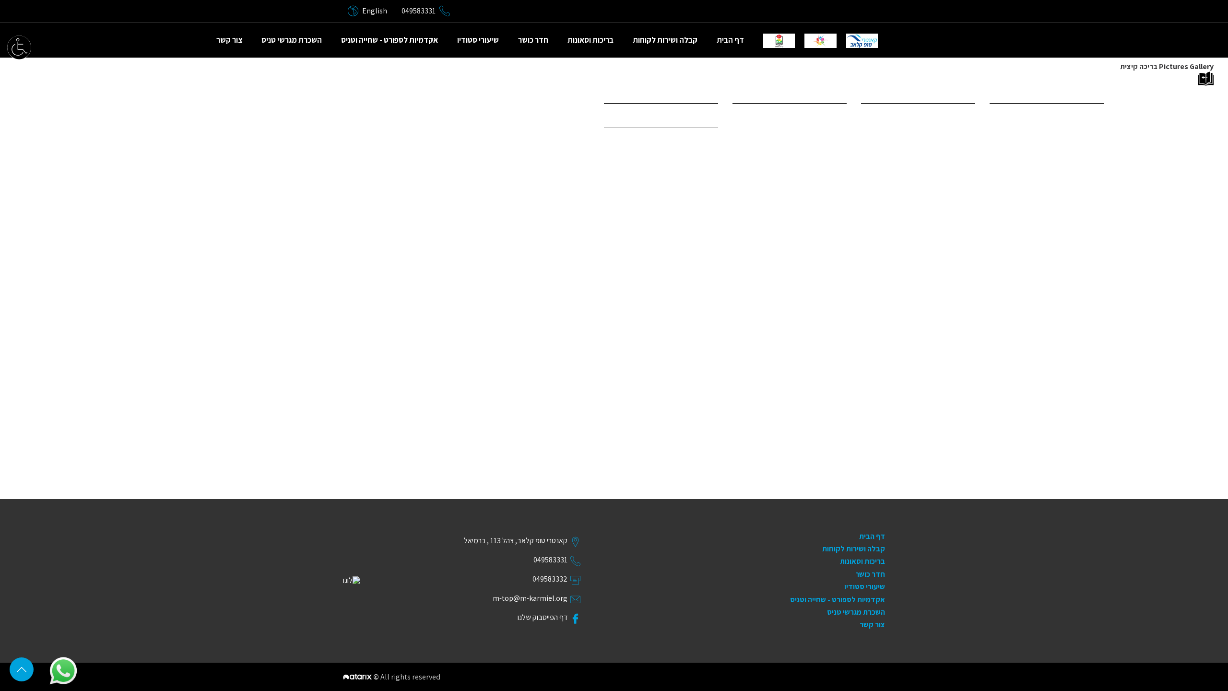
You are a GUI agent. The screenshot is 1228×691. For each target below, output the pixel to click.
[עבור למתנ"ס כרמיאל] (820, 41)
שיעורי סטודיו (478, 40)
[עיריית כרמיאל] (779, 41)
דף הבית (730, 40)
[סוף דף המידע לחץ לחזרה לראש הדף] (22, 669)
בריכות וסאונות (590, 40)
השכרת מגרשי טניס (291, 40)
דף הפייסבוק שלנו (542, 617)
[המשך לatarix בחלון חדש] (358, 677)
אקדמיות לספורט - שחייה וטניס (389, 40)
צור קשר (229, 40)
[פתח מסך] (19, 48)
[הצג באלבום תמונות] (854, 78)
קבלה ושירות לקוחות (665, 40)
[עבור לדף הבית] (862, 41)
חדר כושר (533, 40)
